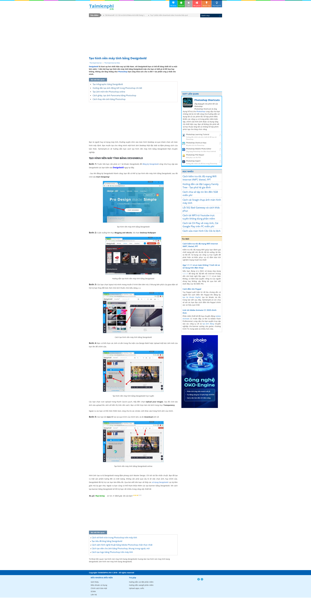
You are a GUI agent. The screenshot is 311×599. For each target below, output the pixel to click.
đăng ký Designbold (151, 164)
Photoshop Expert (193, 161)
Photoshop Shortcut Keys (196, 142)
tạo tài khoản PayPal (192, 297)
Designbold (93, 66)
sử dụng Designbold (160, 482)
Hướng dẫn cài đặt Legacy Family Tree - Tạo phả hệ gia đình (201, 186)
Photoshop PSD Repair (195, 155)
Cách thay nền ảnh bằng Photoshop (109, 99)
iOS (188, 6)
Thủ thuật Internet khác (112, 63)
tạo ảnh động (208, 324)
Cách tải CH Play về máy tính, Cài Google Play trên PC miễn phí (200, 225)
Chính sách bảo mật (99, 588)
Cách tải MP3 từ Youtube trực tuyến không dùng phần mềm (199, 217)
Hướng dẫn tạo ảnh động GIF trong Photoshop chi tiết (117, 88)
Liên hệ (94, 594)
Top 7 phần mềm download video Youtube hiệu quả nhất (168, 15)
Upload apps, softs (136, 588)
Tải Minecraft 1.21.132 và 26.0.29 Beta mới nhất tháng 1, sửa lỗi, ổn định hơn (124, 15)
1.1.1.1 (185, 273)
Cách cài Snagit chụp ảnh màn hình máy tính (202, 201)
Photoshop (122, 71)
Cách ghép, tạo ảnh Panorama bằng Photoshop (114, 95)
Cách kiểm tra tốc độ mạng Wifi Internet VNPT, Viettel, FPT (199, 178)
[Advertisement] (155, 36)
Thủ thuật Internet (96, 63)
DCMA (93, 591)
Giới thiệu (95, 582)
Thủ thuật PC (216, 6)
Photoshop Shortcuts (207, 100)
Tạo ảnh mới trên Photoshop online (109, 91)
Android (181, 6)
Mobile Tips (206, 6)
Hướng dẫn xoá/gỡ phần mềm (141, 585)
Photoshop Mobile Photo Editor (198, 149)
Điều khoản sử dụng (99, 585)
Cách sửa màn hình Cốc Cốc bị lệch (201, 230)
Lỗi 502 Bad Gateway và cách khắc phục (201, 209)
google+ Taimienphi (202, 579)
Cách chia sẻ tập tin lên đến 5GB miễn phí (200, 193)
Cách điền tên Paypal (192, 289)
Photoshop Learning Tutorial (197, 134)
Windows (173, 6)
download (101, 7)
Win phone (197, 6)
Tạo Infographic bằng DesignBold (108, 84)
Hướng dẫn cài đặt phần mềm (141, 582)
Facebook (198, 579)
